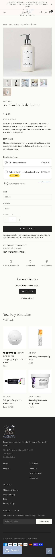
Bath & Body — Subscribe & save (24, 173)
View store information (14, 252)
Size (5, 192)
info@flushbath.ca (9, 457)
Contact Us (34, 477)
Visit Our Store (35, 473)
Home (5, 24)
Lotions (16, 24)
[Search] (41, 12)
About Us (33, 468)
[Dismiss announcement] (51, 4)
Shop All (6, 468)
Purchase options (10, 156)
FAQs (5, 499)
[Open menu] (4, 12)
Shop (10, 24)
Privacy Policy (8, 503)
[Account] (45, 12)
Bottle (6, 203)
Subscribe (44, 521)
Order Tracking (9, 494)
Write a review (27, 291)
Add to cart (27, 228)
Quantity (8, 214)
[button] (27, 52)
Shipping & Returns (10, 490)
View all (8, 320)
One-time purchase (17, 162)
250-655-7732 (7, 453)
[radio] (6, 162)
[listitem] (7, 83)
